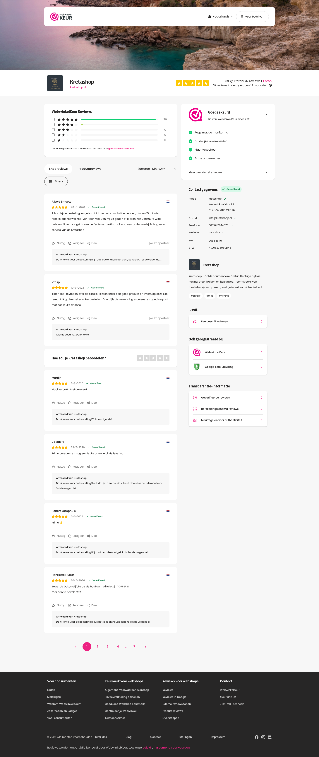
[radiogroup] (192, 83)
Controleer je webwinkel (121, 711)
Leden (51, 690)
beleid (147, 747)
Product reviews (172, 711)
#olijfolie (195, 295)
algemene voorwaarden (173, 747)
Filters (58, 181)
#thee (209, 295)
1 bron (267, 81)
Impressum (218, 737)
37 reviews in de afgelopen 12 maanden (240, 85)
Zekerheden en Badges (62, 711)
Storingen (185, 737)
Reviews (167, 690)
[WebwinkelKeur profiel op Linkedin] (270, 737)
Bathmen (225, 210)
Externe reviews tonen (176, 704)
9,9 (229, 81)
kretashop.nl (78, 87)
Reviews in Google (174, 697)
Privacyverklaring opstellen (122, 697)
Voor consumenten (59, 718)
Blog (128, 737)
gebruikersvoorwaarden (121, 148)
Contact (155, 737)
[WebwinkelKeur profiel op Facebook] (256, 737)
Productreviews (89, 169)
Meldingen (54, 697)
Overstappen (170, 718)
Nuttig (60, 243)
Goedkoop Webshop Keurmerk (125, 704)
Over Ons (101, 737)
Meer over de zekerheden (205, 172)
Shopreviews (58, 169)
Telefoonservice (115, 718)
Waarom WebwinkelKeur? (64, 704)
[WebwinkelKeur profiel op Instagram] (263, 737)
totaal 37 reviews (248, 81)
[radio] (179, 83)
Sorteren (144, 169)
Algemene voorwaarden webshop (127, 690)
